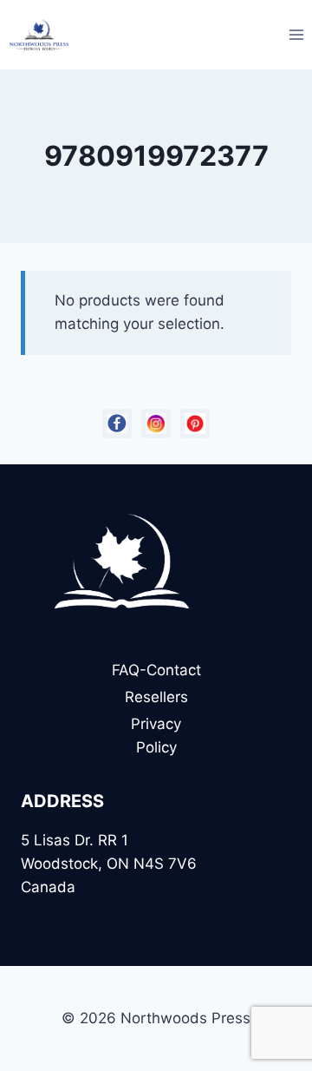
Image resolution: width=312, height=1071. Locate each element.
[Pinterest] (195, 423)
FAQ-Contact (156, 670)
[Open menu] (296, 34)
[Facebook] (117, 423)
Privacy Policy (156, 735)
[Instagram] (156, 423)
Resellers (156, 697)
